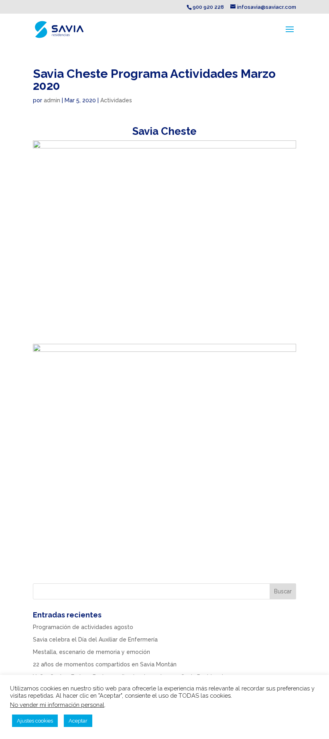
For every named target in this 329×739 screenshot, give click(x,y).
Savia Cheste (164, 131)
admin (52, 100)
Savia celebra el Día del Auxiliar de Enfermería (95, 639)
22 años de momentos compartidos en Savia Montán (105, 664)
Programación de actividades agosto (83, 627)
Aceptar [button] (78, 721)
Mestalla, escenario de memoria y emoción (91, 652)
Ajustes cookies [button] (35, 721)
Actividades (116, 100)
